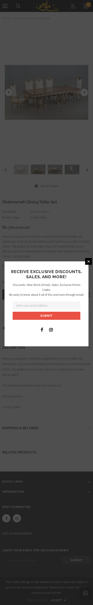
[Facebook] (41, 329)
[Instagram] (51, 329)
